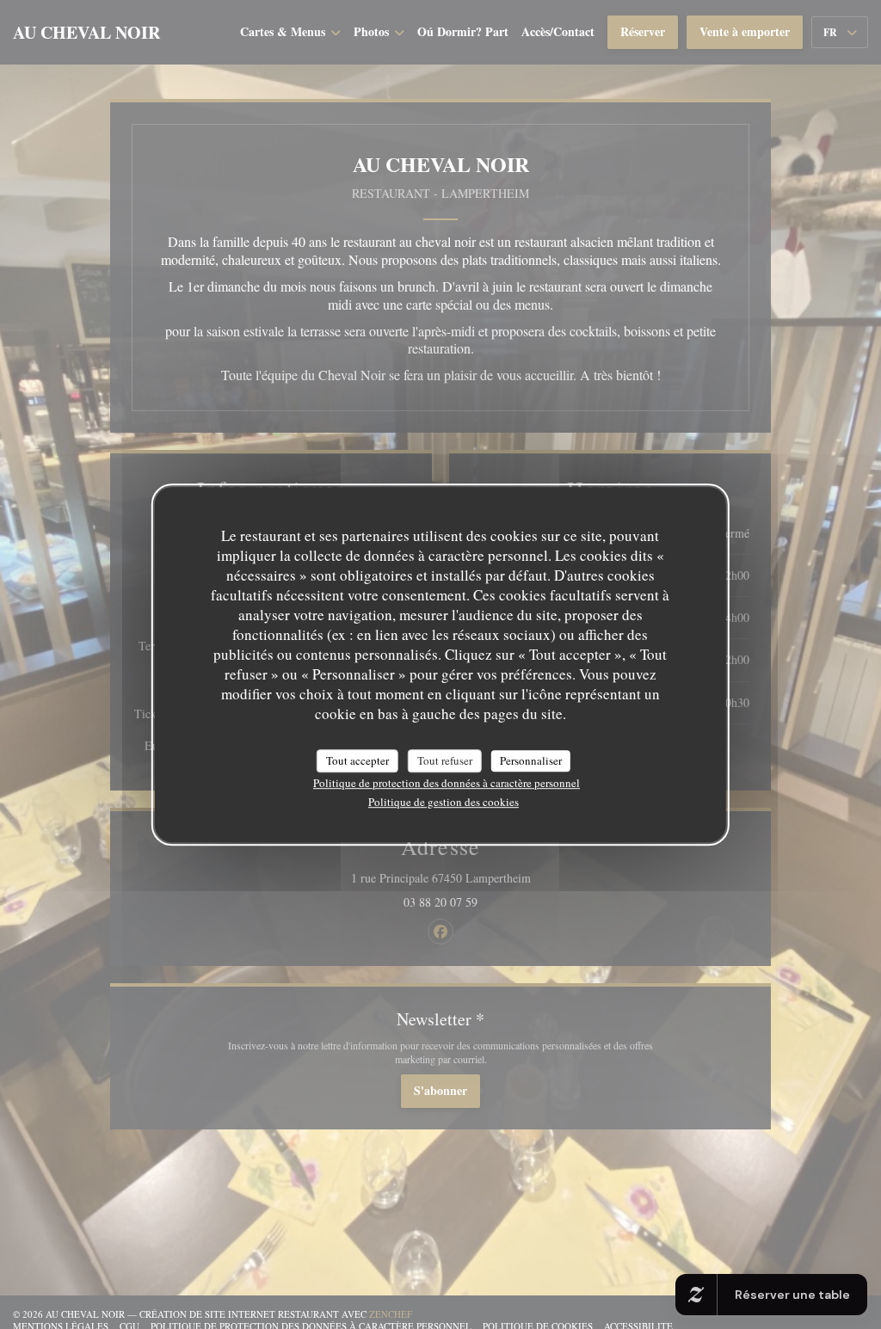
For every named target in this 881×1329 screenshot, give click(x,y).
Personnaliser (531, 760)
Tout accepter (357, 760)
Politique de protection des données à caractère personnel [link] (446, 783)
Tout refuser (444, 760)
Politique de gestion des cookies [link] (443, 801)
